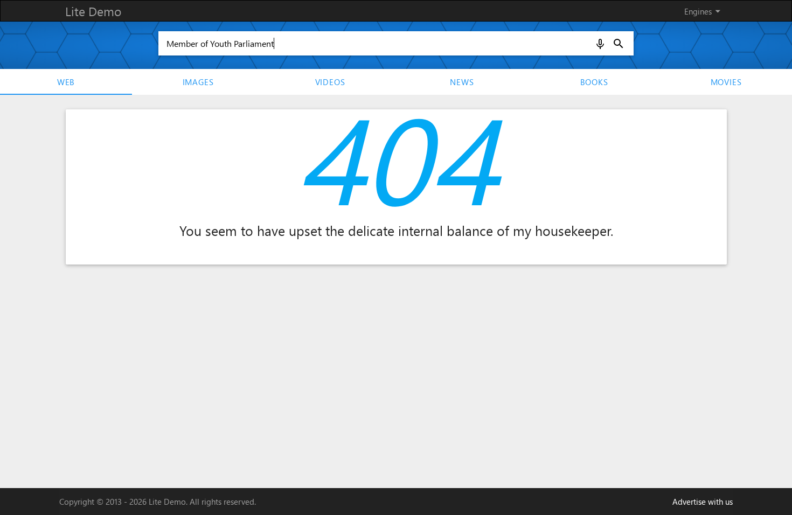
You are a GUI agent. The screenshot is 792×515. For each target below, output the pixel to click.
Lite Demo (93, 11)
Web (66, 81)
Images (198, 81)
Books (594, 81)
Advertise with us (702, 501)
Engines (704, 11)
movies (726, 81)
